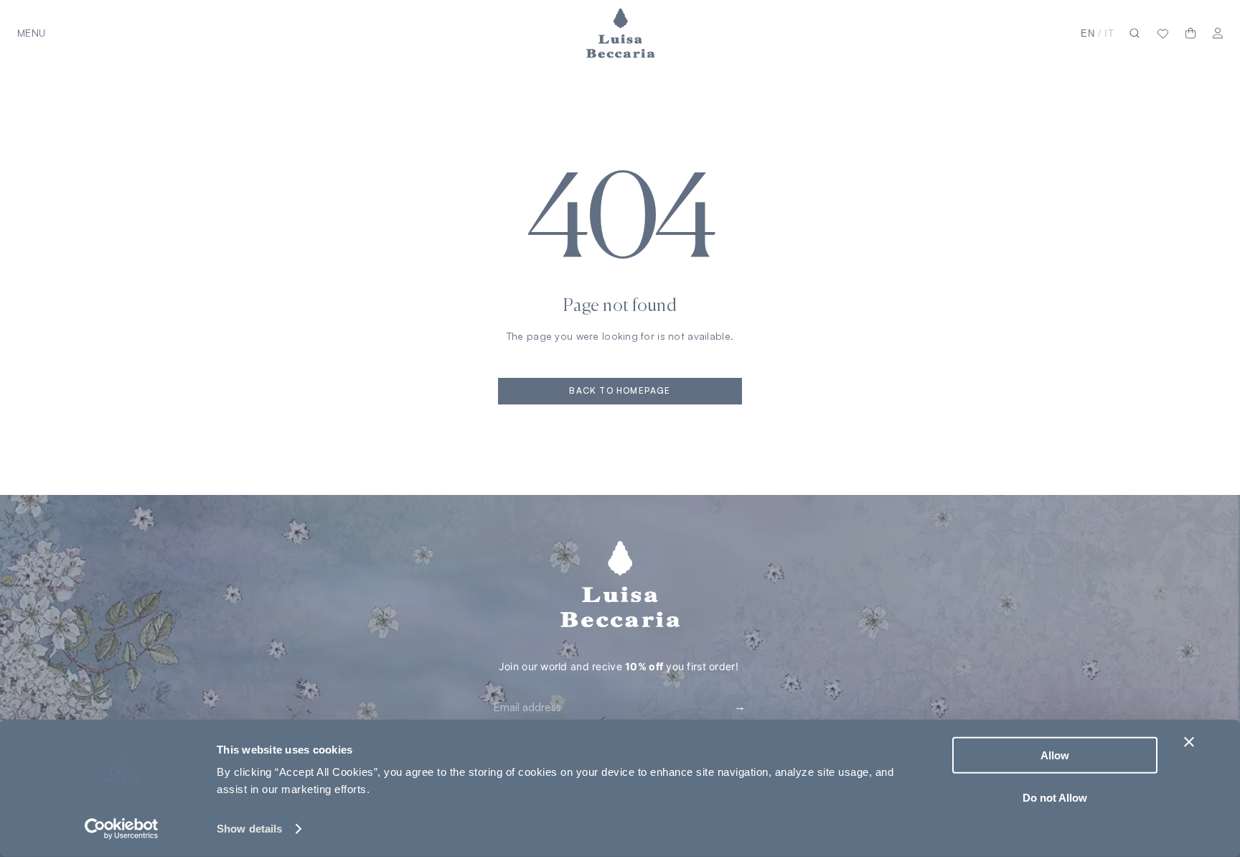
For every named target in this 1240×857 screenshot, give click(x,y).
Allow (1055, 755)
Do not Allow (1055, 797)
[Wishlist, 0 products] (1162, 33)
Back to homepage (619, 390)
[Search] (1134, 33)
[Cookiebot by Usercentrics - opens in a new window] (121, 829)
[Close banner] (1189, 742)
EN (1088, 33)
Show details (249, 829)
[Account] (1218, 33)
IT (1109, 33)
